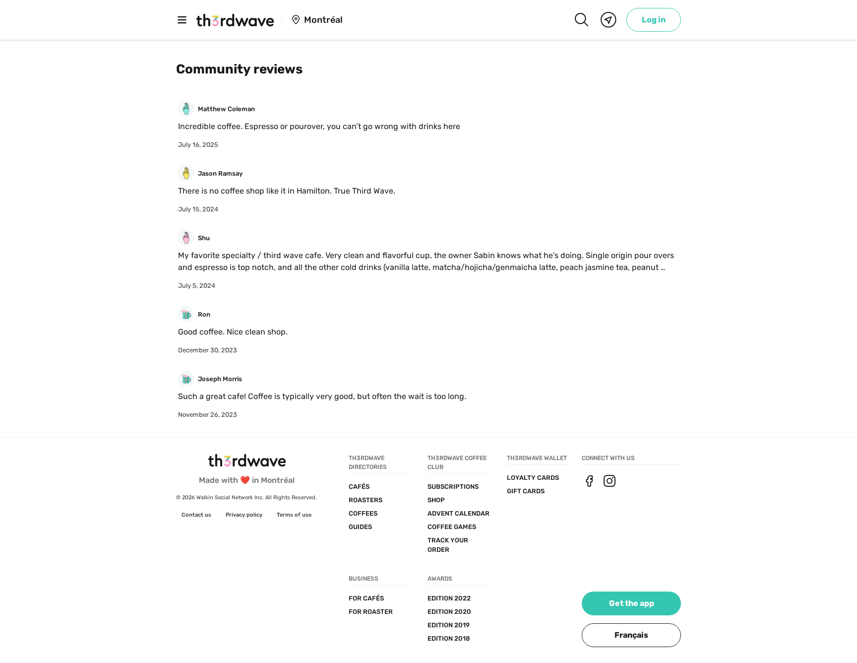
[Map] (608, 20)
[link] (653, 20)
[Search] (581, 20)
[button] (631, 635)
